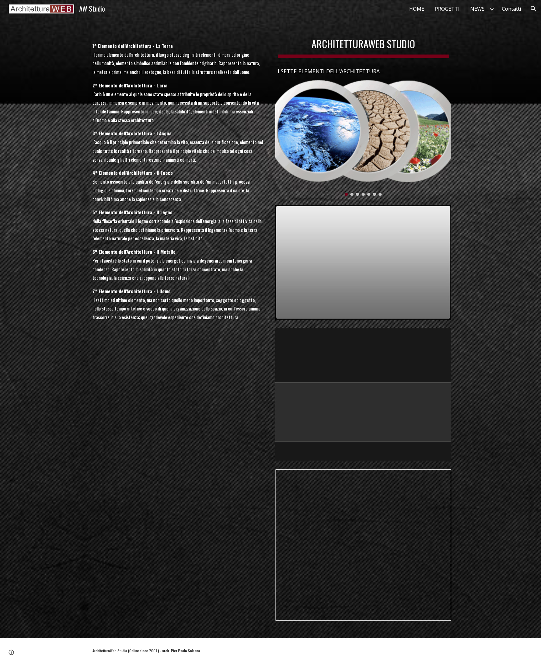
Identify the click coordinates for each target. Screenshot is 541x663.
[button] (533, 8)
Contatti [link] (511, 8)
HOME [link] (416, 8)
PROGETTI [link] (447, 8)
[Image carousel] (363, 138)
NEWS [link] (477, 8)
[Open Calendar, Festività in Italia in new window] (439, 477)
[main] (178, 171)
